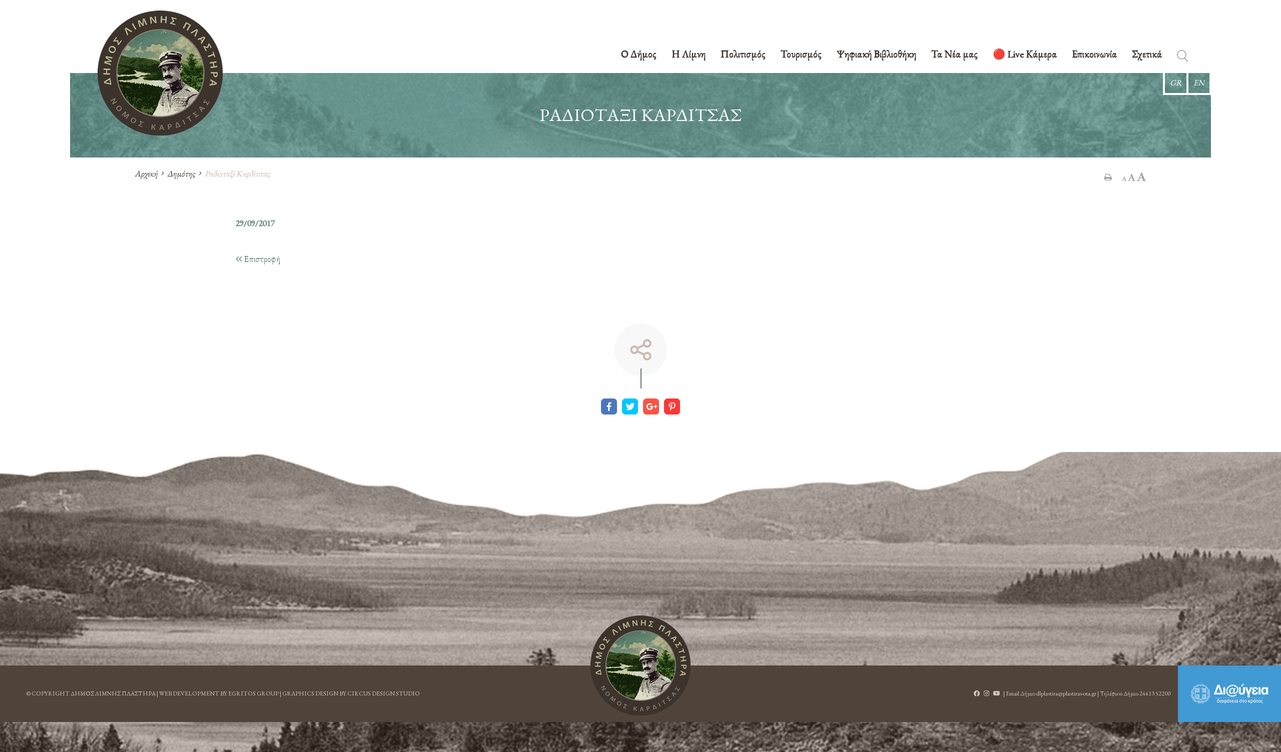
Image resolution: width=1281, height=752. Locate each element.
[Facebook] (609, 406)
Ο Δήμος (639, 54)
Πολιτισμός (743, 54)
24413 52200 (1154, 694)
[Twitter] (630, 406)
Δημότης (181, 173)
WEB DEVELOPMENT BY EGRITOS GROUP (219, 694)
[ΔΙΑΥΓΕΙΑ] (1229, 694)
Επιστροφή (261, 258)
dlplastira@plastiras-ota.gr (1066, 694)
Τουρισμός (801, 54)
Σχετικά (1147, 54)
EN (1198, 83)
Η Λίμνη (689, 54)
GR (1175, 83)
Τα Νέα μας (954, 54)
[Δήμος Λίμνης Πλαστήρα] (160, 73)
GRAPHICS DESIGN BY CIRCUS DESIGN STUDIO (351, 694)
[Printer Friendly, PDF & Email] (1108, 177)
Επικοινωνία (1094, 54)
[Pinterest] (672, 406)
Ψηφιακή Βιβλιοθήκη (876, 54)
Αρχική (146, 173)
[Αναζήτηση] (1182, 57)
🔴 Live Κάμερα (1025, 54)
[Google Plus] (651, 406)
